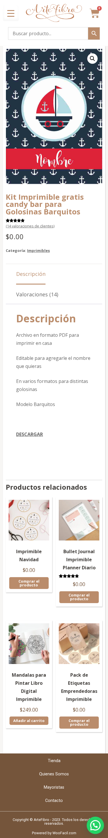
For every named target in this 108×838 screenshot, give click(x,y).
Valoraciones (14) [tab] (37, 294)
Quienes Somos (54, 774)
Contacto (54, 800)
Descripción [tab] (31, 273)
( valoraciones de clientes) (30, 226)
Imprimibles (38, 250)
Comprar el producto (28, 583)
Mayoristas (54, 787)
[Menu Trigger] (11, 13)
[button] (92, 58)
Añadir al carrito (29, 720)
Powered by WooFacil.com (54, 833)
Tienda (54, 760)
